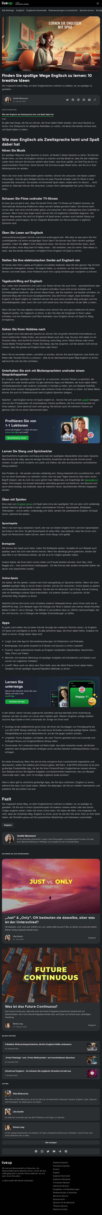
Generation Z (91, 479)
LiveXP (85, 399)
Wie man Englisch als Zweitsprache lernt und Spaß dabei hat (28, 114)
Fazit (4, 119)
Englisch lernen (25, 503)
